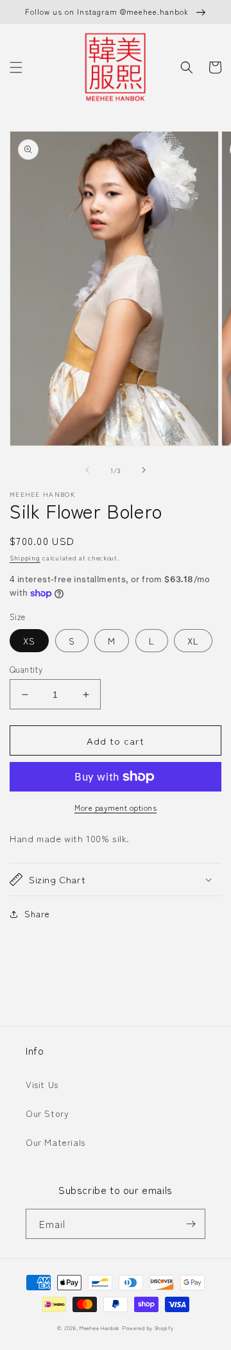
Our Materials (55, 1142)
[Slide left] (87, 470)
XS (29, 640)
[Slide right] (144, 470)
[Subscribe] (190, 1224)
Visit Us (42, 1084)
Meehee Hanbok (100, 1327)
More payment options (115, 807)
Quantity (26, 669)
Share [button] (37, 913)
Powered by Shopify (148, 1327)
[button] (16, 67)
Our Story (47, 1113)
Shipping (25, 557)
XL (193, 640)
